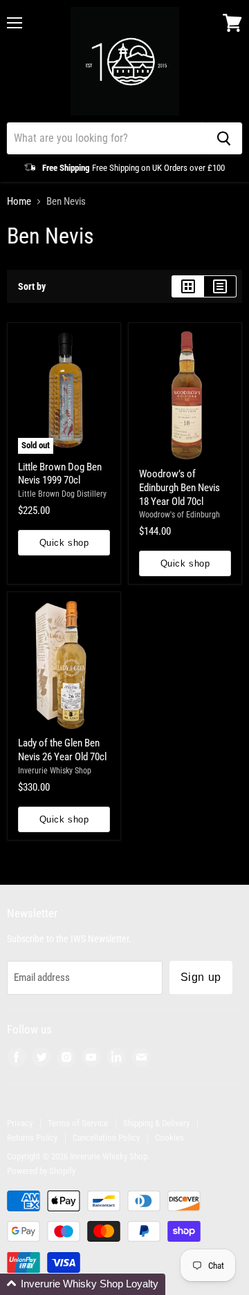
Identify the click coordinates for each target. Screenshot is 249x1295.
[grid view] (188, 286)
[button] (82, 1284)
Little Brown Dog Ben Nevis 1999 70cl (60, 474)
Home (19, 202)
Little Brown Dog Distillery (62, 494)
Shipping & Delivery (156, 1123)
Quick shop (64, 543)
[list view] (220, 286)
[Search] (223, 138)
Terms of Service (78, 1123)
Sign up (201, 977)
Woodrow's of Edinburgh (179, 515)
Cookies (169, 1137)
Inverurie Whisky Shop (54, 770)
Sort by (32, 286)
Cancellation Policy (106, 1137)
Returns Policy (32, 1137)
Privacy (20, 1123)
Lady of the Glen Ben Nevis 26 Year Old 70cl (62, 750)
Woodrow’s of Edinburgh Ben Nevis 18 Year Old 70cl (179, 487)
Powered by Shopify (41, 1171)
